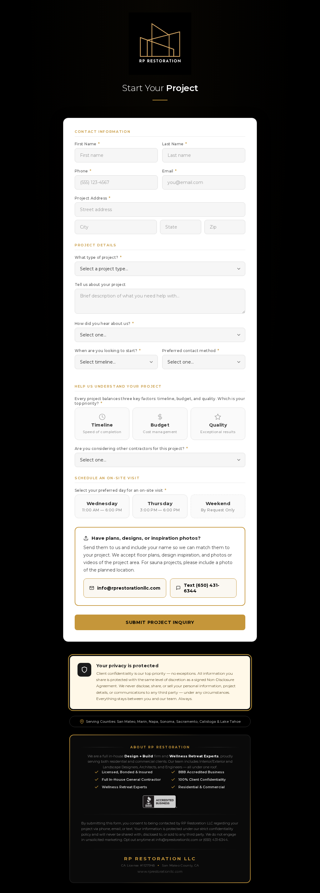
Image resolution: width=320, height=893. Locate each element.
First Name (87, 144)
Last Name (174, 144)
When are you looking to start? (108, 350)
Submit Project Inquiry (160, 622)
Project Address (92, 198)
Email (169, 171)
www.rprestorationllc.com (160, 871)
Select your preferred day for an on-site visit (120, 490)
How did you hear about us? (104, 323)
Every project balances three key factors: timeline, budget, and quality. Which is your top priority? (160, 401)
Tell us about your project (100, 284)
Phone (83, 171)
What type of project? (98, 257)
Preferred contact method (190, 350)
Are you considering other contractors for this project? (131, 448)
